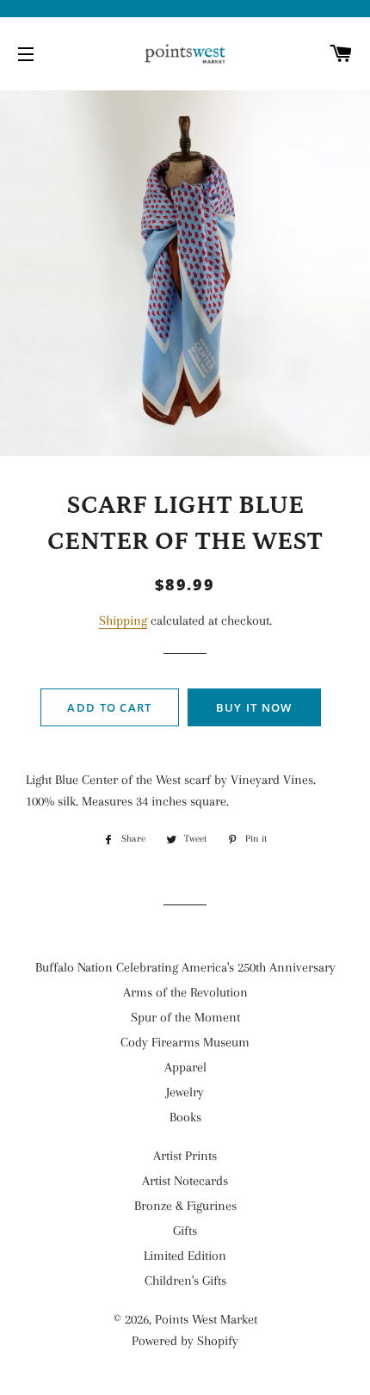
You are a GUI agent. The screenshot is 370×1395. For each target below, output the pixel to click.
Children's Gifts (185, 1280)
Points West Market (206, 1319)
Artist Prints (185, 1156)
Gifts (185, 1230)
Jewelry (185, 1092)
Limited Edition (185, 1255)
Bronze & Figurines (185, 1205)
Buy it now (254, 707)
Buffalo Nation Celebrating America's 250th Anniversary (185, 967)
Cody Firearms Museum (185, 1042)
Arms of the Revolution (185, 992)
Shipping (123, 620)
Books (185, 1117)
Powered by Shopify (185, 1341)
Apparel (185, 1067)
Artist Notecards (185, 1180)
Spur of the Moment (185, 1017)
